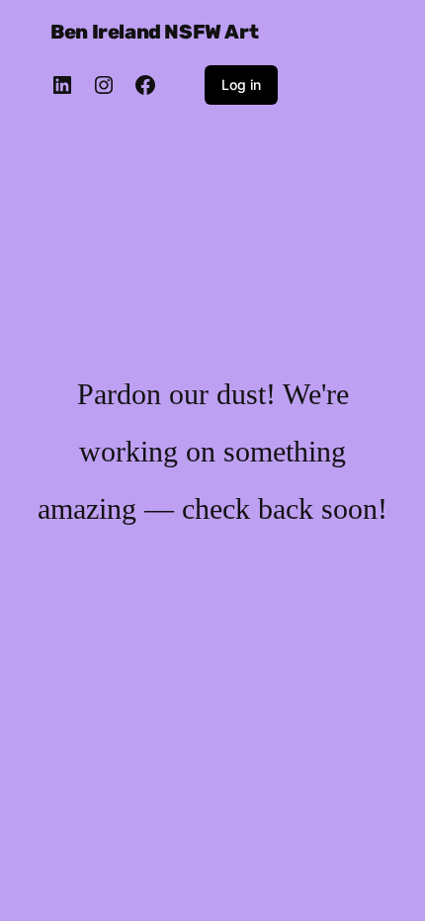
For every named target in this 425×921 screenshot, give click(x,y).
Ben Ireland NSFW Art (154, 31)
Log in (241, 84)
